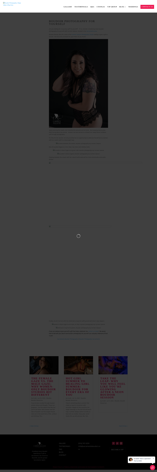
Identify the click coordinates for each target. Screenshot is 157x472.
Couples (101, 7)
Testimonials (81, 7)
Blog (121, 7)
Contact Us (147, 7)
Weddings (133, 7)
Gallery (68, 7)
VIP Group (112, 7)
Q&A (92, 7)
